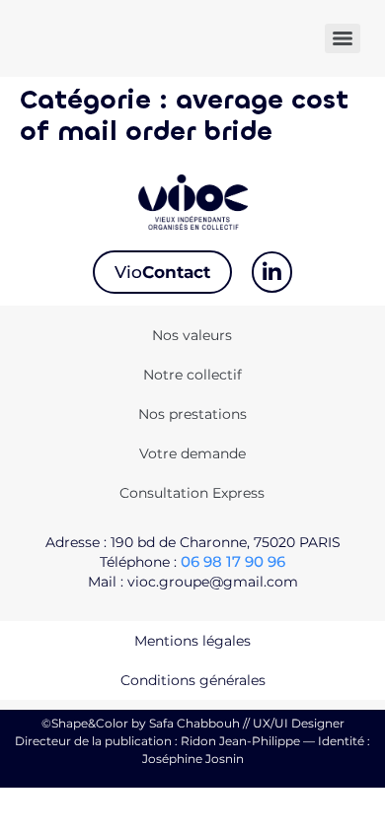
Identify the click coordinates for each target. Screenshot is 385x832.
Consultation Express (192, 493)
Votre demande (192, 453)
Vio (162, 272)
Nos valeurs (192, 335)
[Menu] (342, 38)
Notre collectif (192, 374)
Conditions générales (193, 680)
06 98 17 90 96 (233, 561)
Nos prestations (192, 414)
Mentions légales (192, 641)
